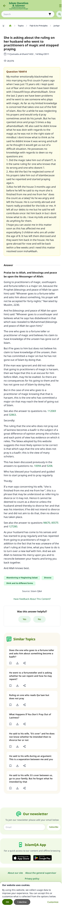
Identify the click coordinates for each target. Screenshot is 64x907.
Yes (24, 619)
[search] (59, 14)
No (39, 619)
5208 (49, 466)
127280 (13, 526)
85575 (54, 522)
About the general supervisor (40, 872)
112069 (52, 411)
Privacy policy (32, 878)
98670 (46, 522)
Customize (52, 901)
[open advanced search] (50, 14)
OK (7, 901)
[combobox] (26, 14)
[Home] (10, 26)
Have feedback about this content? (32, 598)
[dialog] (31, 894)
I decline (22, 901)
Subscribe (53, 827)
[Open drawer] (60, 6)
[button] (10, 663)
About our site (15, 872)
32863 (12, 414)
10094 (37, 466)
